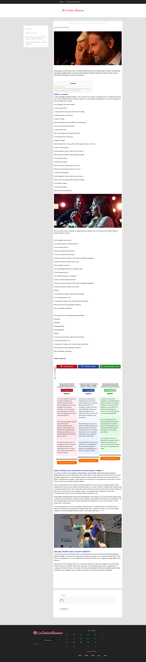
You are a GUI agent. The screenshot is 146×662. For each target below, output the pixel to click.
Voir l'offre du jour (67, 390)
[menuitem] (61, 2)
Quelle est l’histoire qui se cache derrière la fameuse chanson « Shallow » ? (36, 37)
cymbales (101, 510)
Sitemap (35, 643)
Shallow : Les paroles (31, 33)
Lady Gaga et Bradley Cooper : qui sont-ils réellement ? (36, 43)
